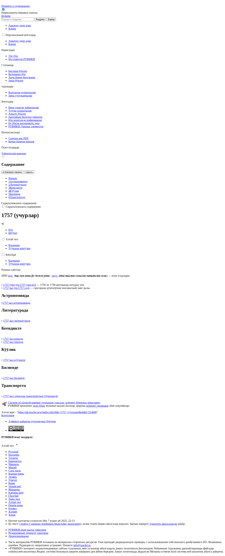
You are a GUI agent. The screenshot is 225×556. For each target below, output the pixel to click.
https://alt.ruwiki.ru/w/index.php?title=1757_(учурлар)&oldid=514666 (57, 412)
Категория (7, 415)
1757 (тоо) (9, 284)
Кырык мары (16, 473)
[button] (19, 12)
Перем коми (15, 505)
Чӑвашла (13, 464)
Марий (12, 467)
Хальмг (12, 511)
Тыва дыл (14, 498)
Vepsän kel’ (14, 486)
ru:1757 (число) (26, 284)
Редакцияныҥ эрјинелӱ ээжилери (28, 532)
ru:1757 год (21, 287)
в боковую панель (12, 172)
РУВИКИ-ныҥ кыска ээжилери (27, 529)
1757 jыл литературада (16, 320)
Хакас (12, 514)
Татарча (13, 457)
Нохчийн (13, 454)
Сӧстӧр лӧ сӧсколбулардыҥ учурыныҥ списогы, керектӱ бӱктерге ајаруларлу (54, 402)
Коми (11, 483)
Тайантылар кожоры (13, 153)
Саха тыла (14, 470)
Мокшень (14, 489)
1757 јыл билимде (14, 378)
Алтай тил (14, 502)
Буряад (12, 508)
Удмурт (12, 480)
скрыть (29, 172)
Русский (13, 451)
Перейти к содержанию (15, 6)
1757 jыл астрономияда (16, 302)
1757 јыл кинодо (13, 338)
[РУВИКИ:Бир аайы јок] (4, 405)
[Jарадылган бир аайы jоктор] (2, 223)
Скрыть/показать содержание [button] (19, 203)
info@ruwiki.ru (82, 545)
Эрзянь (12, 476)
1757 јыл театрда (13, 341)
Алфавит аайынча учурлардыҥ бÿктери (32, 421)
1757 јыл (8, 287)
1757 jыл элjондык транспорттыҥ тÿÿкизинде (30, 396)
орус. (55, 275)
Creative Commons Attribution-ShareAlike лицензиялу (50, 523)
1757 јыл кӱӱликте (14, 360)
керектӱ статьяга (97, 405)
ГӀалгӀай (13, 495)
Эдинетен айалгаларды (163, 523)
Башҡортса (14, 461)
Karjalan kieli (15, 492)
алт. (11, 275)
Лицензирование (18, 536)
